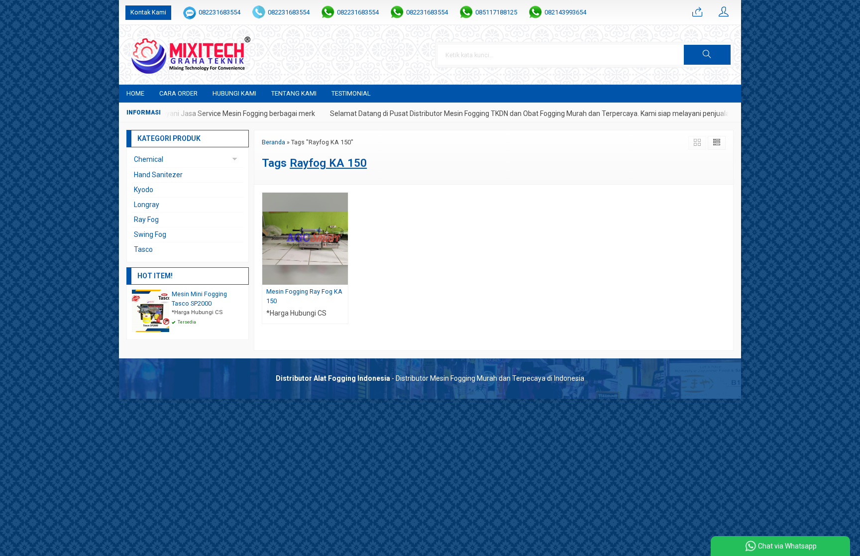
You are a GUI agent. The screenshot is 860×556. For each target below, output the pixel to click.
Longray (146, 205)
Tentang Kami (294, 93)
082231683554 (219, 12)
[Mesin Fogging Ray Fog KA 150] (305, 238)
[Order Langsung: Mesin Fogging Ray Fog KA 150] (342, 277)
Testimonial (351, 93)
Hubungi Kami (234, 93)
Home (135, 93)
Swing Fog (150, 234)
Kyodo (143, 190)
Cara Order (178, 93)
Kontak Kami (148, 12)
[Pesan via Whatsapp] (697, 12)
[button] (707, 55)
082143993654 (565, 12)
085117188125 (496, 12)
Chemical (148, 159)
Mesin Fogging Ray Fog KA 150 (304, 296)
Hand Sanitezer (158, 175)
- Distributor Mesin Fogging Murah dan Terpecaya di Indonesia (430, 378)
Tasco (143, 249)
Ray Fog (146, 219)
